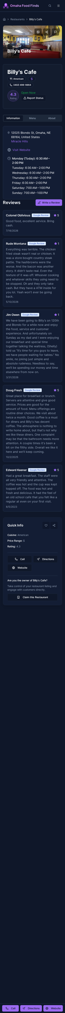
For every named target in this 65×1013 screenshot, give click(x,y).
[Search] (49, 5)
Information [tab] (13, 118)
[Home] (4, 19)
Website (22, 567)
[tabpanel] (32, 162)
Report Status (35, 97)
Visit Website (21, 150)
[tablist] (32, 118)
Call (22, 559)
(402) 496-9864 (22, 85)
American (18, 78)
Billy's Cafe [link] (35, 19)
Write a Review (51, 202)
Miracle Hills (19, 141)
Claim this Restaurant (35, 597)
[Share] (54, 525)
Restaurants (17, 19)
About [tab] (51, 118)
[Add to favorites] (46, 525)
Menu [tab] (32, 118)
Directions (48, 559)
